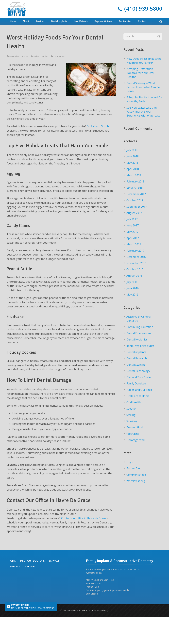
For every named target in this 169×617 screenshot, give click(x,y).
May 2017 (132, 232)
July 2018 (131, 150)
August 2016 (134, 276)
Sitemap (29, 566)
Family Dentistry (136, 383)
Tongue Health (135, 427)
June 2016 (132, 288)
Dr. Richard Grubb (98, 126)
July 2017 (131, 219)
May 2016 (132, 294)
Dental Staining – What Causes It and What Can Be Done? (143, 87)
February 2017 (135, 250)
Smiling (130, 415)
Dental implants (136, 352)
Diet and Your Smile (138, 377)
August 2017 (134, 213)
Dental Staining (136, 364)
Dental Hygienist (136, 339)
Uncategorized (135, 440)
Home (12, 560)
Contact (14, 566)
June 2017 (132, 225)
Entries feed (133, 468)
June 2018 (132, 156)
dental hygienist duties (140, 346)
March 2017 (133, 244)
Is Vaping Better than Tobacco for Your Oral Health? (140, 73)
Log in (130, 462)
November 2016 (136, 263)
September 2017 (136, 206)
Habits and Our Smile (139, 390)
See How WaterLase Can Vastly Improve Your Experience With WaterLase (143, 111)
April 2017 (132, 238)
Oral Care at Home (137, 396)
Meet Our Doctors (32, 560)
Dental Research (136, 358)
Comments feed (136, 475)
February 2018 (135, 181)
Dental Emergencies (138, 333)
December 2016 (136, 257)
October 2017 (134, 200)
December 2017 (136, 194)
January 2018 (134, 188)
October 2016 (134, 269)
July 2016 (131, 282)
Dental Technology (138, 371)
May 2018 (132, 162)
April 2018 (132, 169)
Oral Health (59, 56)
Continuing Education (139, 327)
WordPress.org (135, 481)
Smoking (131, 421)
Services (54, 560)
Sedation (131, 408)
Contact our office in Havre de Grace (83, 518)
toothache (132, 434)
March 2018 (133, 175)
